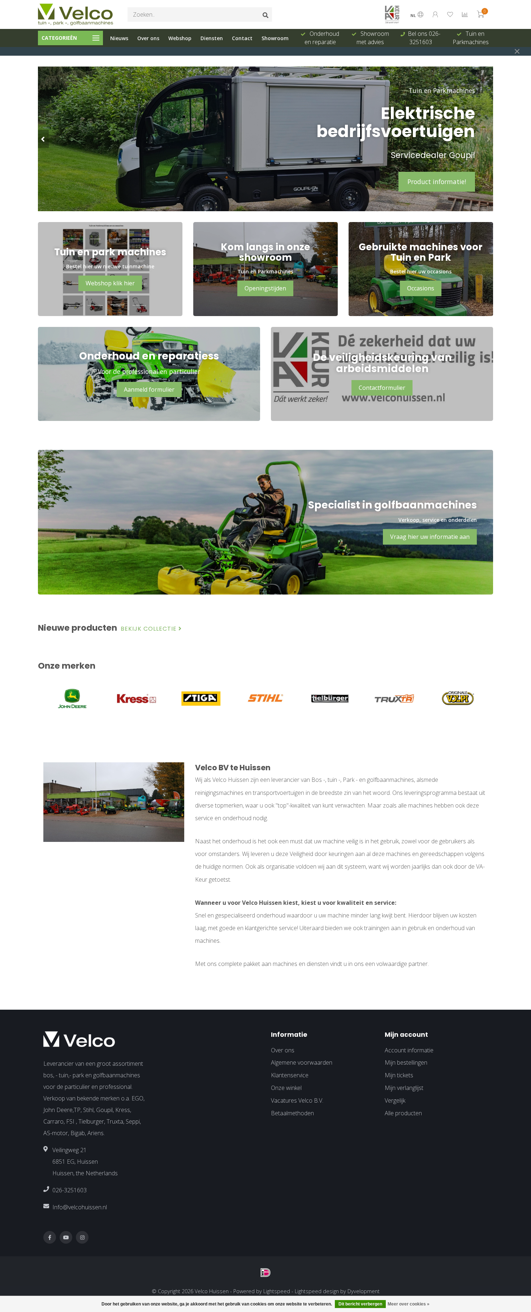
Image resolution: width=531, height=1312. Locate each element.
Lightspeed (276, 1291)
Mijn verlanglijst (404, 1088)
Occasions (420, 288)
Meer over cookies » (408, 1304)
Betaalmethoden (292, 1113)
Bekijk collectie (149, 629)
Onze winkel (286, 1088)
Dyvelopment (363, 1291)
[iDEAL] (265, 1272)
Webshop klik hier (110, 283)
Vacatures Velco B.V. (297, 1100)
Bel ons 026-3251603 (374, 38)
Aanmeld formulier (149, 389)
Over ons (148, 38)
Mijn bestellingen (406, 1062)
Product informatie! (436, 181)
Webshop (179, 38)
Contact (242, 38)
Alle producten (403, 1113)
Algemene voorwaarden (301, 1062)
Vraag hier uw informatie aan (430, 537)
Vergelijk (395, 1100)
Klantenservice (289, 1075)
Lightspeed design (317, 1291)
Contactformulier (382, 388)
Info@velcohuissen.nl (79, 1207)
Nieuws (119, 38)
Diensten (211, 38)
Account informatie (409, 1050)
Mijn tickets (399, 1075)
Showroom (275, 38)
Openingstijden (265, 288)
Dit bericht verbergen (360, 1304)
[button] (43, 139)
